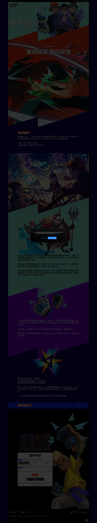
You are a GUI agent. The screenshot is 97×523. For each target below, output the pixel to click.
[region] (48, 235)
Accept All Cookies (52, 237)
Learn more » (58, 233)
